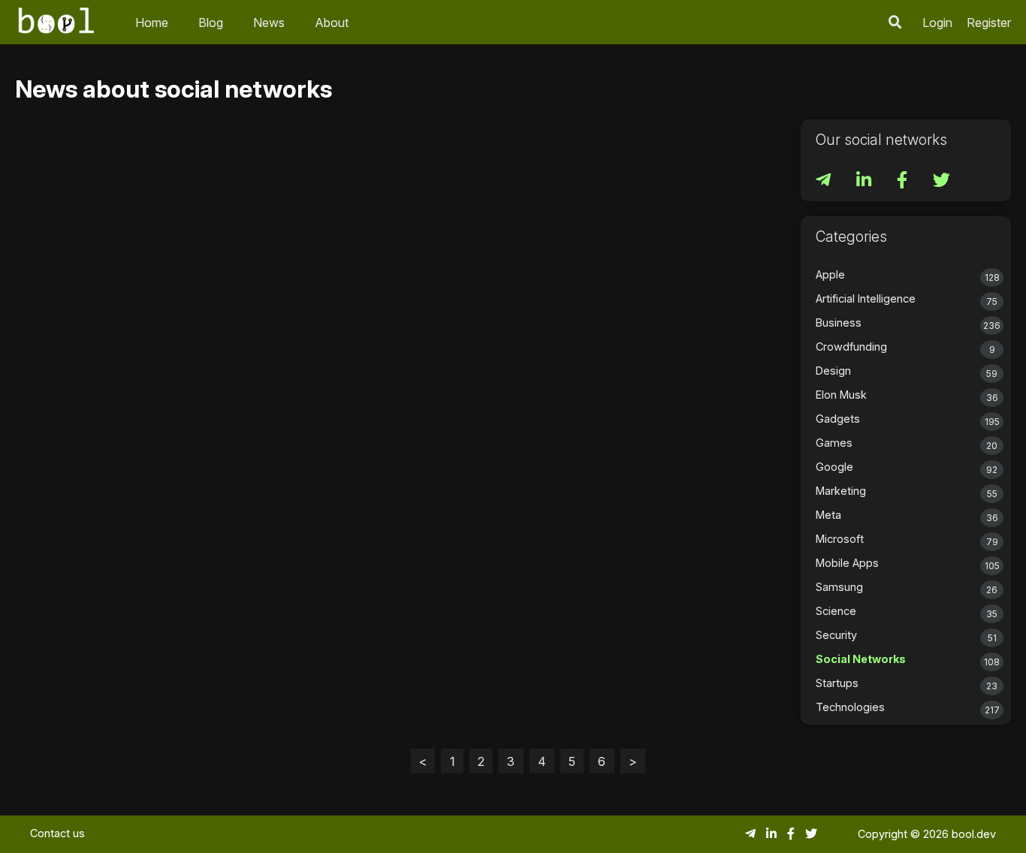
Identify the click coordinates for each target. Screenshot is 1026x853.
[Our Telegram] (825, 182)
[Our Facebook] (903, 182)
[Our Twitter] (941, 182)
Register (989, 22)
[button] (895, 22)
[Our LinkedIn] (865, 182)
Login (937, 22)
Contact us (57, 833)
